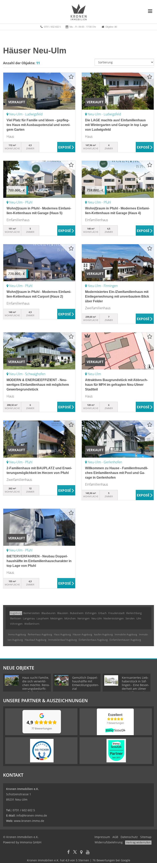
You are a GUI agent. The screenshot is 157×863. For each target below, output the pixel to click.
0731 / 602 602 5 (52, 26)
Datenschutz (129, 837)
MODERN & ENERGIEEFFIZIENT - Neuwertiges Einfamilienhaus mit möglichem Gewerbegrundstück (38, 384)
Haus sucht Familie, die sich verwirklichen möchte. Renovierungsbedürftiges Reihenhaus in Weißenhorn (36, 687)
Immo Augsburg (17, 634)
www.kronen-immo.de (29, 821)
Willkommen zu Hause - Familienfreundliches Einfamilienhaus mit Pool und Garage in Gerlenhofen (116, 472)
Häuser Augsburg (82, 634)
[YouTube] (88, 852)
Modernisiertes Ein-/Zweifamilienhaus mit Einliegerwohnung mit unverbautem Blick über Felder (117, 296)
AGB (115, 837)
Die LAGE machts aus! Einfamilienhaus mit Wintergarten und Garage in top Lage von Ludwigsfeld (116, 124)
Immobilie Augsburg (126, 634)
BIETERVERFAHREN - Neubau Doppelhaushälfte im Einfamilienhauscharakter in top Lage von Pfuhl (39, 561)
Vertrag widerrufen (138, 842)
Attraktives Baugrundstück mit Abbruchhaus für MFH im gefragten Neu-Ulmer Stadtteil (116, 384)
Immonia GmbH (30, 842)
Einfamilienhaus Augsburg (93, 639)
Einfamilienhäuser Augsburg (125, 639)
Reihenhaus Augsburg (40, 634)
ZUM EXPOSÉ (66, 147)
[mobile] (150, 11)
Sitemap (145, 837)
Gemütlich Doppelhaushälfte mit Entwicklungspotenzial (85, 683)
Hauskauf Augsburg (35, 639)
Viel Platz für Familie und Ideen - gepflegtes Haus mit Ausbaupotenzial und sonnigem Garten (38, 124)
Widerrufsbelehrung (109, 842)
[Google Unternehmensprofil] (81, 852)
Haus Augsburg (62, 634)
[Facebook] (68, 852)
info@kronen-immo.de (31, 815)
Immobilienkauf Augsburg (62, 639)
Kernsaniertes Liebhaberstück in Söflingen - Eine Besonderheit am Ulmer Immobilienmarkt (135, 685)
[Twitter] (75, 852)
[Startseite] (78, 11)
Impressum (102, 837)
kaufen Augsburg (103, 634)
